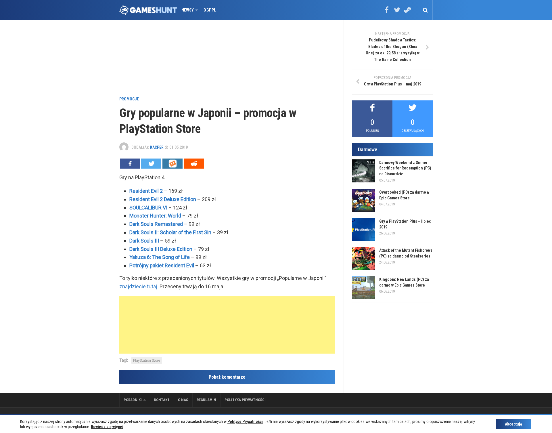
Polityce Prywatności (245, 421)
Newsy (187, 10)
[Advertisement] (227, 59)
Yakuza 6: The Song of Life (159, 257)
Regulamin (206, 400)
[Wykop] (172, 164)
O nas (183, 400)
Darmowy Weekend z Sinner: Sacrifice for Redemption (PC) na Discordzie (405, 168)
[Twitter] (397, 11)
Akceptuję (513, 424)
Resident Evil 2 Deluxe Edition (162, 199)
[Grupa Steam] (407, 11)
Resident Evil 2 (146, 191)
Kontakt (162, 400)
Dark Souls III (144, 241)
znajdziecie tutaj (138, 286)
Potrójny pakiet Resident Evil (161, 265)
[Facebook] (386, 11)
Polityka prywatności (245, 400)
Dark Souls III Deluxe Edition (160, 249)
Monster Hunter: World (155, 216)
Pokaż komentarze (227, 377)
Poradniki (133, 400)
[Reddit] (194, 164)
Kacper (157, 147)
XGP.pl (210, 10)
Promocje (129, 99)
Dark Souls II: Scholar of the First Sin (170, 232)
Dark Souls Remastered (156, 224)
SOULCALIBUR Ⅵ (148, 208)
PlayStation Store (146, 360)
